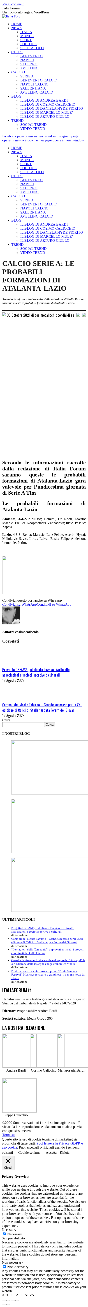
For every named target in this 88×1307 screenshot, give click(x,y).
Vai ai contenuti (13, 4)
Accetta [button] (51, 1152)
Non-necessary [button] (12, 1262)
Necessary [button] (9, 1230)
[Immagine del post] (14, 664)
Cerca (6, 720)
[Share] (8, 1300)
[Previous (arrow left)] (3, 1304)
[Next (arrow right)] (8, 1304)
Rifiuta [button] (64, 1152)
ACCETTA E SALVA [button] (18, 1295)
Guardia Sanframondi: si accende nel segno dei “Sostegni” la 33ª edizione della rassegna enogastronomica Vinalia (48, 962)
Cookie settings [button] (29, 1152)
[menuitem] (16, 24)
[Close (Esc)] (3, 1300)
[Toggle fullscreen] (12, 1300)
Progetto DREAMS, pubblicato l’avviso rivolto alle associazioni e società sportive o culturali (35, 672)
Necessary (14, 1234)
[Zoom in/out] (17, 1300)
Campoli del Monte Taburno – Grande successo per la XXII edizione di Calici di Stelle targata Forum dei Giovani (42, 707)
